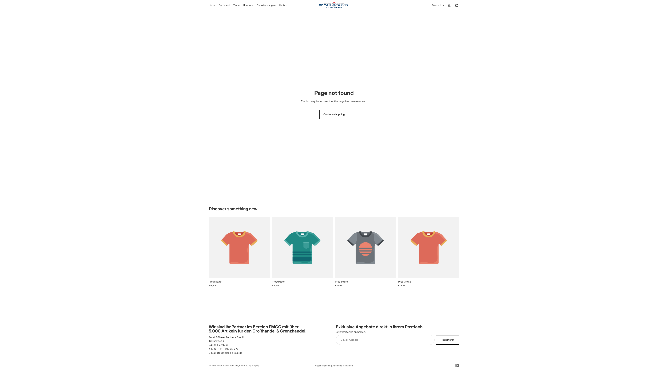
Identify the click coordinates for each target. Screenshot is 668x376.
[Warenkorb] (457, 5)
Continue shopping (334, 114)
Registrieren (447, 339)
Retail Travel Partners (227, 365)
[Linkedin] (457, 365)
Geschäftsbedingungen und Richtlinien (334, 365)
